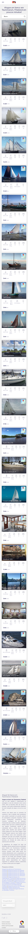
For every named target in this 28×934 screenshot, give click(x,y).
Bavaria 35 (6, 384)
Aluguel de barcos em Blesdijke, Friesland (13, 889)
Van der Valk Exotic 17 (9, 472)
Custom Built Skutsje (9, 268)
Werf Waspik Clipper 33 (10, 93)
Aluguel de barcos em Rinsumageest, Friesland (13, 881)
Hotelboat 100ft (8, 559)
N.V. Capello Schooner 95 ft (11, 675)
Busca (6, 16)
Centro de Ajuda (6, 922)
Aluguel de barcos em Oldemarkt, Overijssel (11, 888)
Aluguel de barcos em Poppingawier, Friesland (10, 877)
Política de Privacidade (7, 925)
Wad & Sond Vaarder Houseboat (13, 530)
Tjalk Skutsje (6, 181)
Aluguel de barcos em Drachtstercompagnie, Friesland (13, 882)
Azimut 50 (6, 646)
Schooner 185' (7, 763)
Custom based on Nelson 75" (11, 705)
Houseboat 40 (7, 588)
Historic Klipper (7, 122)
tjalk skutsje (6, 239)
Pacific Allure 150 (8, 443)
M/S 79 (5, 35)
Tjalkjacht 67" (7, 413)
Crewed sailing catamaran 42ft (12, 501)
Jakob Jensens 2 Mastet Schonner (13, 734)
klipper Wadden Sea (9, 64)
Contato (4, 927)
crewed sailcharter (8, 355)
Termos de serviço (6, 923)
